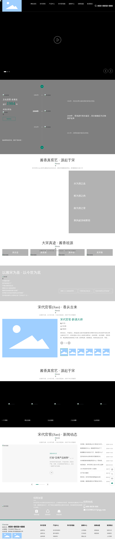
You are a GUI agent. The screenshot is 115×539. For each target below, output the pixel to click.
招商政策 (47, 514)
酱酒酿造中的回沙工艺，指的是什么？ (91, 449)
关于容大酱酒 (84, 469)
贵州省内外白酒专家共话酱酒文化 (90, 453)
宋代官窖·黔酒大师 (71, 319)
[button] (4, 71)
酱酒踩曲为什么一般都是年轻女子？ (91, 444)
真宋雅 (100, 256)
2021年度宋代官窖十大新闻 (88, 465)
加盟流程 (59, 514)
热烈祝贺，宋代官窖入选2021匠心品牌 (91, 461)
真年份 (72, 256)
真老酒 (43, 256)
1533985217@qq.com (96, 510)
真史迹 (15, 256)
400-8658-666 (105, 6)
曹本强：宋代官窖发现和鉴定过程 (90, 473)
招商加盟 (36, 514)
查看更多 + (8, 215)
